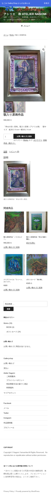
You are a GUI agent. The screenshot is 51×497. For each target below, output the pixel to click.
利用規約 (10, 388)
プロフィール (9, 428)
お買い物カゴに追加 (24, 136)
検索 (8, 309)
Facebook (7, 403)
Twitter (6, 413)
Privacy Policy (9, 491)
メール (6, 408)
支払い (6, 368)
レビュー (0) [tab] (14, 151)
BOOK (9, 327)
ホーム (6, 35)
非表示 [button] (46, 3)
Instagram (7, 418)
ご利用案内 (10, 376)
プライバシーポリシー (15, 380)
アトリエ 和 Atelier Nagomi (25, 14)
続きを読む (30, 243)
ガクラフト (37, 140)
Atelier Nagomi (9, 373)
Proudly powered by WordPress (27, 491)
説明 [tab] (5, 151)
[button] (43, 49)
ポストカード (11, 332)
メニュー (26, 26)
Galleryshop (8, 358)
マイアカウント (10, 393)
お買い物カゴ (9, 363)
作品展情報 (8, 423)
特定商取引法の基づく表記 (17, 384)
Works (12, 35)
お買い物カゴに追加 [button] (12, 247)
